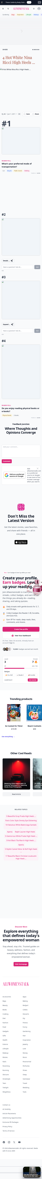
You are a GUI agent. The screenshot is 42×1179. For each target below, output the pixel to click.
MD (19, 114)
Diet (4, 1018)
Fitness (25, 1023)
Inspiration (20, 15)
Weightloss (7, 1092)
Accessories (7, 997)
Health (5, 1040)
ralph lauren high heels (25, 832)
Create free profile (21, 629)
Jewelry (25, 1044)
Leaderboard (8, 680)
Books (5, 1010)
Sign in (11, 643)
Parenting (6, 1066)
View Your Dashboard (23, 636)
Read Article (21, 794)
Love (24, 1049)
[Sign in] (39, 8)
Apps (24, 997)
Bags (13, 15)
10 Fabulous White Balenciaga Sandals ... (21, 826)
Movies (5, 1057)
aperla (9, 832)
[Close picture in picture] (25, 1168)
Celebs (25, 1010)
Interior (5, 1044)
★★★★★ (35, 49)
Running (6, 1070)
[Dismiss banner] (37, 468)
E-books (16, 415)
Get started (32, 680)
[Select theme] (34, 8)
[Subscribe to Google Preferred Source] (14, 475)
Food (4, 1027)
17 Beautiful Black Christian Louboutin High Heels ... (21, 857)
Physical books (7, 415)
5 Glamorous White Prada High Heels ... (21, 836)
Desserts (26, 1014)
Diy (24, 1018)
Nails (4, 1062)
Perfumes (26, 1066)
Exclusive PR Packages (11, 1122)
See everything (8, 736)
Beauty (5, 1005)
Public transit (18, 171)
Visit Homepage (21, 964)
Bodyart (25, 1005)
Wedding (26, 1088)
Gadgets (6, 1031)
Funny (25, 1027)
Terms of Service (8, 1131)
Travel (25, 1083)
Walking (26, 171)
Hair (24, 1036)
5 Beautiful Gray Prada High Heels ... (21, 816)
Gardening (6, 15)
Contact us (6, 1105)
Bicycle (9, 171)
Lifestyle (28, 15)
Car (4, 171)
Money (25, 1053)
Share (37, 114)
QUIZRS (38, 173)
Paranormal (27, 1062)
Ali (5, 114)
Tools (24, 1092)
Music (25, 1057)
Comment (6, 461)
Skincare (6, 1075)
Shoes (25, 1070)
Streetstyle (6, 1079)
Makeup (36, 15)
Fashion (5, 1023)
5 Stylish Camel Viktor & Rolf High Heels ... (21, 850)
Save (28, 114)
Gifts (4, 1036)
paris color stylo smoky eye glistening (21, 820)
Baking (25, 1001)
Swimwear (26, 1079)
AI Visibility (7, 1109)
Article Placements (9, 1113)
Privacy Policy (7, 1126)
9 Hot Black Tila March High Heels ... (21, 840)
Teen (4, 1083)
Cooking (5, 1014)
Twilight (5, 1088)
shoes (5, 49)
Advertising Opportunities (12, 1118)
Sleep (25, 1075)
